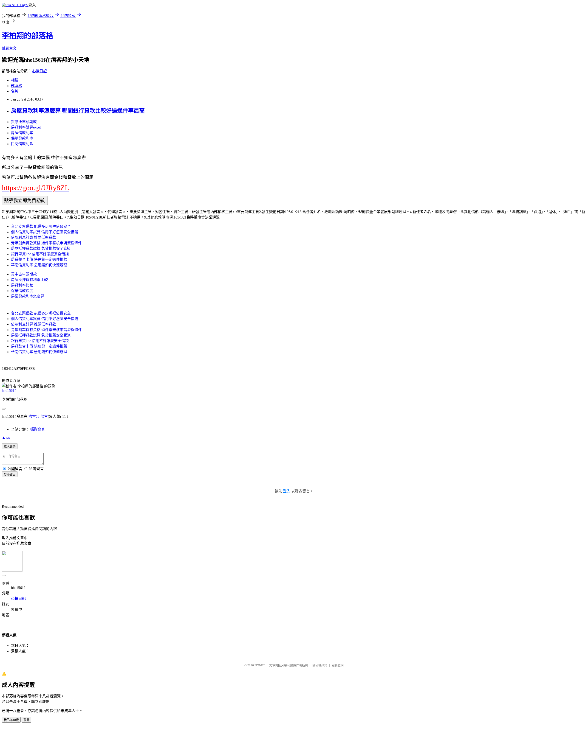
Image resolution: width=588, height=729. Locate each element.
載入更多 (10, 446)
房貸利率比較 (22, 285)
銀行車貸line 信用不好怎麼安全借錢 (40, 254)
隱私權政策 (319, 665)
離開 (26, 720)
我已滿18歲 (11, 720)
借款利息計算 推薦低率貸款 (33, 237)
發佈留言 (10, 474)
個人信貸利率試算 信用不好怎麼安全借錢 (44, 232)
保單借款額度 (22, 291)
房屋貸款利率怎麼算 (27, 296)
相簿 (14, 80)
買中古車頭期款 (24, 274)
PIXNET (259, 665)
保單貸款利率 (22, 138)
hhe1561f (9, 391)
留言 (44, 416)
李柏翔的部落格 (27, 35)
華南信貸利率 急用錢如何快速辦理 (39, 265)
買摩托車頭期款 (24, 122)
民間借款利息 (22, 144)
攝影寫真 (37, 429)
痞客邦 (34, 416)
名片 (14, 91)
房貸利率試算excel (26, 127)
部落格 (16, 86)
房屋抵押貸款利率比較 (29, 280)
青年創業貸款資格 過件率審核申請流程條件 (46, 243)
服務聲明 (338, 665)
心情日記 (39, 71)
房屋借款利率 (22, 133)
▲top (6, 437)
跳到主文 (9, 48)
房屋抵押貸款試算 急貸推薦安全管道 (41, 248)
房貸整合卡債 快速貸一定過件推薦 (39, 259)
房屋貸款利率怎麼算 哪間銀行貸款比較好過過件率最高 (78, 111)
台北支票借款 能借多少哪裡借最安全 (41, 226)
